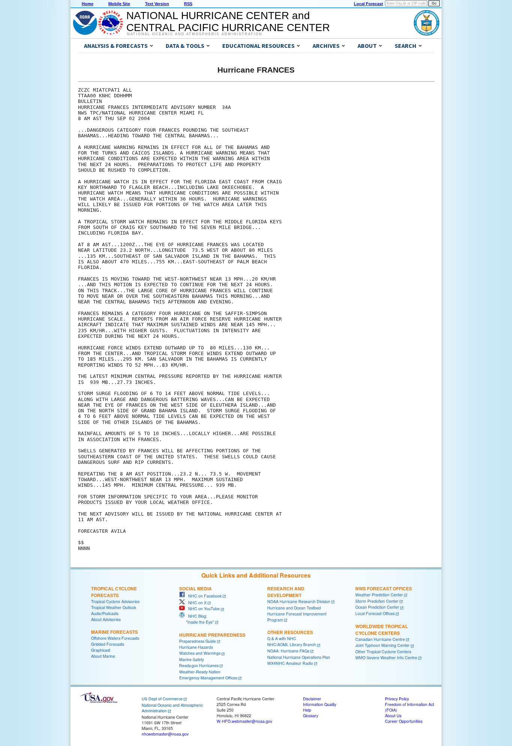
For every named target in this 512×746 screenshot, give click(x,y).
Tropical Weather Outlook (113, 607)
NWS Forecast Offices (383, 588)
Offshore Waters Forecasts (115, 638)
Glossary (310, 715)
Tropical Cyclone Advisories (115, 601)
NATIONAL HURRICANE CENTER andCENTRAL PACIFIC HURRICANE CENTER (228, 21)
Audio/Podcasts (104, 613)
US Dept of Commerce (162, 698)
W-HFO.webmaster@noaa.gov (244, 721)
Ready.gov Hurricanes (199, 665)
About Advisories (106, 619)
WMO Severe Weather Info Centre (386, 657)
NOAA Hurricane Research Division (298, 601)
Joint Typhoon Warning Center (382, 645)
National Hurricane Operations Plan (298, 657)
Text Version (157, 3)
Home (87, 3)
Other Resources (290, 632)
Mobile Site (119, 3)
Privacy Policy (397, 698)
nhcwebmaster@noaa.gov (165, 734)
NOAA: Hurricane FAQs (288, 651)
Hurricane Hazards (196, 647)
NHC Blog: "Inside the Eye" (196, 619)
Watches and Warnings (199, 653)
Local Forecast (368, 3)
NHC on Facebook (203, 596)
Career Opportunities (403, 721)
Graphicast (100, 650)
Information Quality (319, 704)
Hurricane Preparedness (212, 635)
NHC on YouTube (202, 608)
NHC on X (196, 602)
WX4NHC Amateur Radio (290, 663)
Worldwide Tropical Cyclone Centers (381, 629)
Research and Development (285, 592)
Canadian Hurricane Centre (380, 639)
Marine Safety (191, 659)
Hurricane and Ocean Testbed (294, 608)
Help (307, 710)
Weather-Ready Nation (199, 672)
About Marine (103, 656)
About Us (393, 715)
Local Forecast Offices (375, 613)
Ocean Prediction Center (377, 607)
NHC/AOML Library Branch (291, 644)
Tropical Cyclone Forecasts (114, 592)
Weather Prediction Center (379, 594)
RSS (188, 3)
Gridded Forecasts (107, 644)
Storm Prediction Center (376, 601)
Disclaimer (312, 698)
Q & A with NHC (281, 638)
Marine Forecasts (114, 632)
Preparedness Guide (197, 641)
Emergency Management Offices (208, 678)
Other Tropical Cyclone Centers (383, 651)
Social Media (195, 588)
